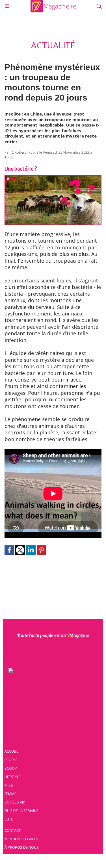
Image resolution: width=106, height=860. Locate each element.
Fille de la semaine (21, 810)
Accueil (11, 751)
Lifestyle (13, 776)
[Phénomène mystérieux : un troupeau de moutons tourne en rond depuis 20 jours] (53, 177)
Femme (10, 793)
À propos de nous (22, 847)
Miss (9, 785)
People (11, 759)
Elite (9, 819)
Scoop (11, 768)
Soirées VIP (15, 802)
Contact (13, 830)
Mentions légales (21, 838)
